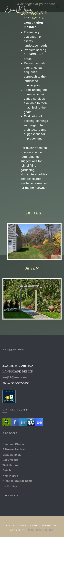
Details (6, 470)
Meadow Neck (11, 454)
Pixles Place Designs (40, 530)
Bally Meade (10, 460)
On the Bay (9, 486)
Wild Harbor (10, 465)
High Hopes (10, 475)
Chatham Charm (13, 444)
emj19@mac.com (15, 377)
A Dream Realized (14, 449)
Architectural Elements (17, 481)
